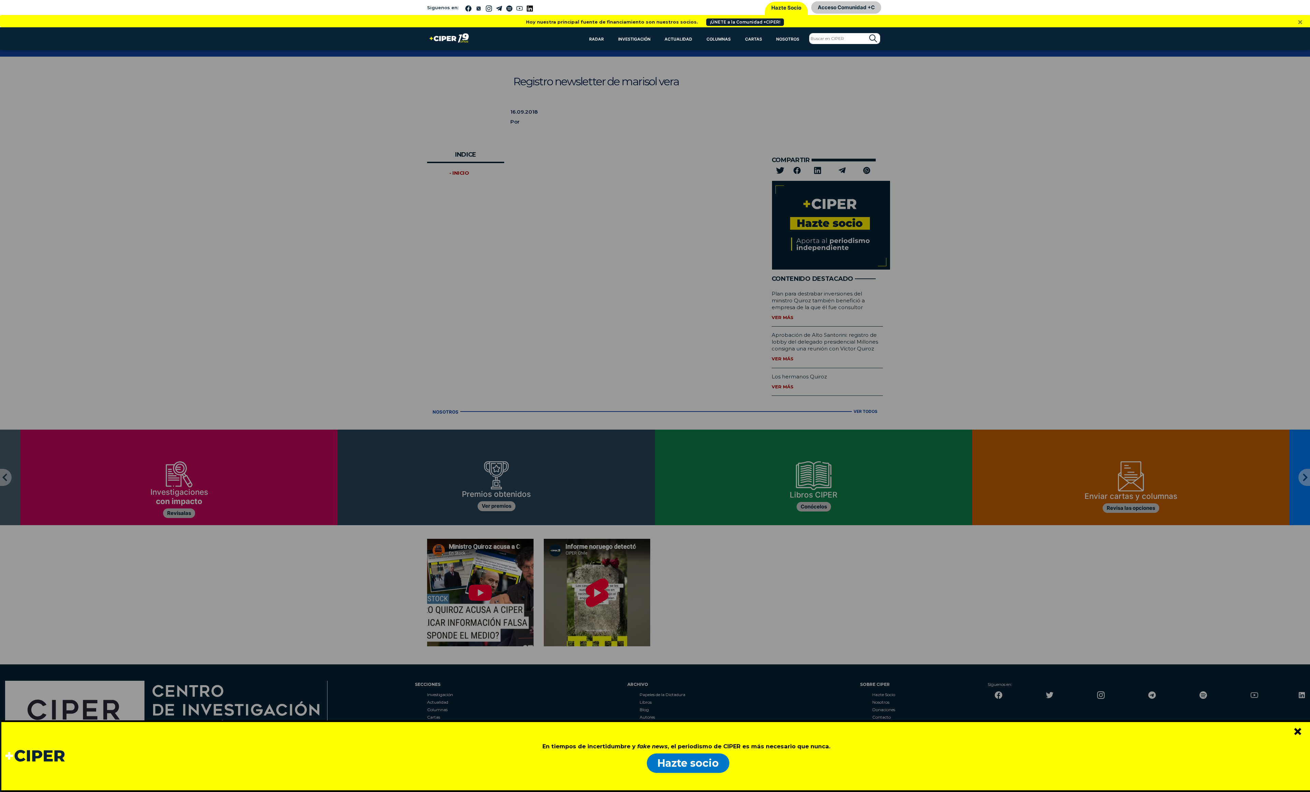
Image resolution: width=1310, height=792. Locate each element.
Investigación (634, 39)
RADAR (596, 39)
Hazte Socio (786, 7)
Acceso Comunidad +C (846, 7)
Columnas (719, 39)
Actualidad (678, 39)
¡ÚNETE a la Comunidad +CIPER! (745, 22)
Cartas (753, 39)
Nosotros (787, 39)
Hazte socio (688, 763)
